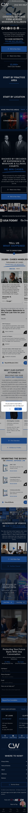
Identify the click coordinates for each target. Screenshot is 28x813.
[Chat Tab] (14, 406)
